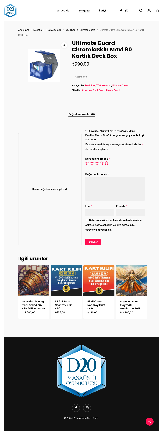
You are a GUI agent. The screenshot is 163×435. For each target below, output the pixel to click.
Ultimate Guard (87, 29)
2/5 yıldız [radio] (92, 163)
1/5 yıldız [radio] (87, 163)
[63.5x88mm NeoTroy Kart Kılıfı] (66, 280)
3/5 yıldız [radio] (97, 163)
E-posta (121, 206)
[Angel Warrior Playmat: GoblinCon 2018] (131, 280)
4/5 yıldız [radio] (102, 163)
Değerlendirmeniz (97, 174)
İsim (88, 206)
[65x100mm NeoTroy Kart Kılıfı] (98, 280)
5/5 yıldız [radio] (107, 163)
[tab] (81, 114)
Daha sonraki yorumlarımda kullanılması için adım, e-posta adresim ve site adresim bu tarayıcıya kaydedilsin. (113, 225)
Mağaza (37, 29)
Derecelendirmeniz (97, 158)
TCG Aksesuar (53, 29)
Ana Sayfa (23, 29)
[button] (64, 45)
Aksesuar (87, 90)
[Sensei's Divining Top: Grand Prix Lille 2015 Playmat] (33, 280)
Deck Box (70, 29)
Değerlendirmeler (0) (81, 114)
